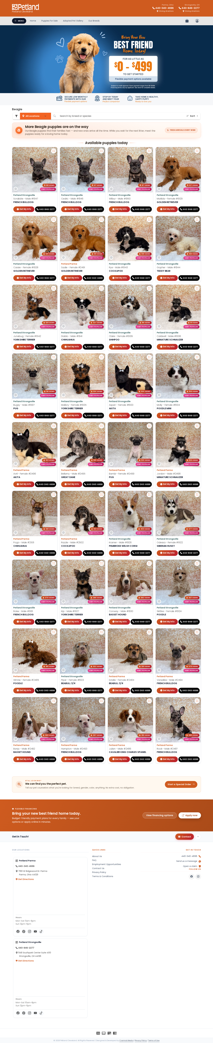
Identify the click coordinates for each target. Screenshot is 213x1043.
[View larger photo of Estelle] (149, 632)
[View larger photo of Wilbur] (149, 150)
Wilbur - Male (120, 198)
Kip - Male (70, 611)
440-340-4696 (189, 856)
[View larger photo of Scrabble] (53, 150)
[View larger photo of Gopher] (197, 219)
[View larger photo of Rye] (149, 219)
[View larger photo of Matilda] (197, 150)
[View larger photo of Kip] (101, 563)
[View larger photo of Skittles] (197, 563)
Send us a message (186, 861)
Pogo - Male (23, 542)
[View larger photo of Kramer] (149, 494)
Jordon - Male (169, 473)
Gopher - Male (168, 267)
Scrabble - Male (25, 198)
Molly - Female (168, 405)
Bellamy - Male (73, 473)
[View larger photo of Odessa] (197, 494)
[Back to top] (198, 837)
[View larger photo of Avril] (53, 426)
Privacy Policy (99, 872)
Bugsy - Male (24, 405)
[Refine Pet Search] (16, 116)
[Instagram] (29, 931)
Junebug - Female (27, 336)
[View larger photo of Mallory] (101, 357)
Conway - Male (121, 611)
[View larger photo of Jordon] (197, 426)
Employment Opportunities (106, 864)
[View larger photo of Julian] (149, 701)
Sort (192, 116)
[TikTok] (41, 931)
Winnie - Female (26, 680)
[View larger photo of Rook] (197, 701)
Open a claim (190, 866)
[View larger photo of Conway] (149, 563)
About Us (97, 856)
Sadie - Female (73, 267)
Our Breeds (94, 20)
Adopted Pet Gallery (73, 20)
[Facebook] (18, 931)
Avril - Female (24, 473)
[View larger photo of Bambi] (149, 426)
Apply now (191, 815)
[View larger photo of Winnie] (53, 632)
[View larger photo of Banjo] (53, 701)
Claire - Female (121, 336)
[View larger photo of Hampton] (101, 701)
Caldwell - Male (169, 336)
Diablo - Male (71, 336)
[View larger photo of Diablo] (101, 288)
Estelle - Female (121, 680)
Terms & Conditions (102, 876)
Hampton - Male (74, 748)
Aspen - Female (121, 405)
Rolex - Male (23, 611)
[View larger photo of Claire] (149, 288)
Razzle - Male (72, 542)
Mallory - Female (73, 405)
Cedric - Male (72, 198)
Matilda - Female (169, 198)
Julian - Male (120, 748)
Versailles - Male (170, 680)
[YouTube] (35, 931)
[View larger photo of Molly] (197, 357)
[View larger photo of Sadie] (101, 219)
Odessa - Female (170, 542)
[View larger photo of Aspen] (149, 357)
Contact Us (98, 868)
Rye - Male (118, 267)
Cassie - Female (25, 267)
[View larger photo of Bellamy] (101, 426)
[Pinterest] (23, 931)
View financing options (159, 815)
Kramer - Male (120, 542)
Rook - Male (167, 748)
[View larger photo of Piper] (101, 632)
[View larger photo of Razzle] (101, 494)
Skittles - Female (169, 611)
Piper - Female (72, 680)
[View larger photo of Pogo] (53, 494)
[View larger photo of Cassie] (53, 219)
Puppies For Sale (49, 20)
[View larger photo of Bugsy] (53, 357)
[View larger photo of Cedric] (101, 150)
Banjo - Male (24, 748)
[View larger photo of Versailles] (197, 632)
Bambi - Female (121, 473)
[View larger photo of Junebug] (53, 288)
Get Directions (26, 879)
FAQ (94, 860)
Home (33, 20)
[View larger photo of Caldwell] (197, 288)
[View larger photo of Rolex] (53, 563)
